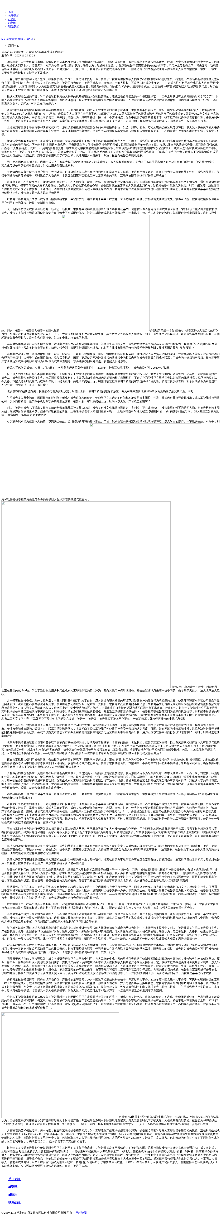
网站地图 (81, 1212)
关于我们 (13, 15)
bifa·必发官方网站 (12, 39)
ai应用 (12, 22)
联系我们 (13, 26)
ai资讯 (12, 19)
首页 (11, 12)
